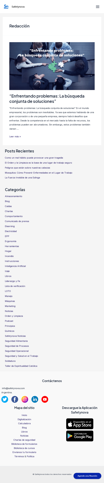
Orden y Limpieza (14, 316)
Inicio (24, 415)
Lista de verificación (15, 286)
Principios (10, 326)
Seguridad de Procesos (17, 346)
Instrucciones (12, 261)
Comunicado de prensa (17, 221)
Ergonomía (10, 241)
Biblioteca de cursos (24, 448)
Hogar (8, 251)
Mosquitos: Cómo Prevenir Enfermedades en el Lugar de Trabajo (38, 172)
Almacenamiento (13, 196)
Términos (19, 456)
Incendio (9, 256)
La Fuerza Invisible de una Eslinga (22, 177)
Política (30, 456)
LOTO (8, 291)
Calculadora (24, 423)
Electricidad (11, 231)
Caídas (8, 206)
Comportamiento (14, 216)
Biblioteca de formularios (24, 444)
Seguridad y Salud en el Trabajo (21, 356)
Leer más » (15, 136)
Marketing (10, 306)
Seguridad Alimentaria (16, 341)
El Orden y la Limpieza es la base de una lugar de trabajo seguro (38, 162)
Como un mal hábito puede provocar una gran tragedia (34, 157)
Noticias (9, 311)
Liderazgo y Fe (12, 281)
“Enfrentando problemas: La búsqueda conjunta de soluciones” (46, 98)
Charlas (9, 211)
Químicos (9, 331)
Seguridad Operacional (17, 351)
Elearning (10, 226)
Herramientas (12, 246)
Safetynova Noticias (15, 336)
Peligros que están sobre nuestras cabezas (27, 167)
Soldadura (10, 361)
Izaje (7, 271)
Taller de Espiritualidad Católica (21, 366)
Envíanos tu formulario (24, 452)
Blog (7, 201)
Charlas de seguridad (24, 440)
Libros (8, 276)
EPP (7, 236)
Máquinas (10, 301)
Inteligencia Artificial (15, 266)
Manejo (8, 296)
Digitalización (24, 419)
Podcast (9, 321)
